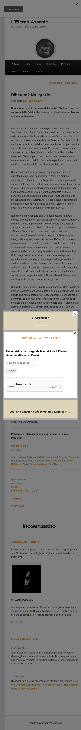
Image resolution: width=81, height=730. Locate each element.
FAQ (68, 411)
